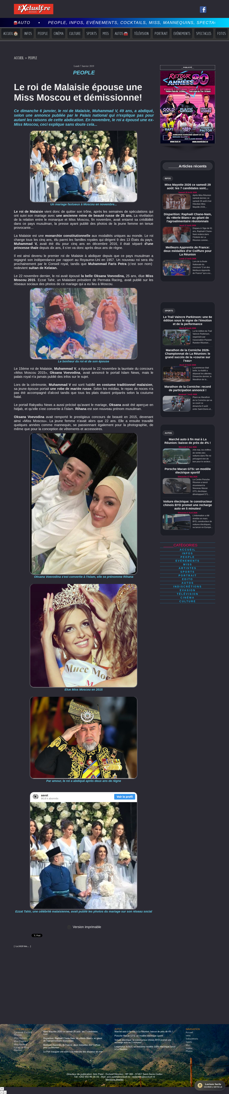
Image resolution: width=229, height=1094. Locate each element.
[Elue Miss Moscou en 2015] (83, 585)
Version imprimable (86, 927)
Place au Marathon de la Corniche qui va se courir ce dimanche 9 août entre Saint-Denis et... (202, 403)
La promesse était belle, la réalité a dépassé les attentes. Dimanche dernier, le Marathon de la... (202, 374)
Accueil (19, 58)
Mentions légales (115, 1079)
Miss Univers (20, 1038)
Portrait (161, 33)
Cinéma (58, 33)
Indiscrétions (187, 586)
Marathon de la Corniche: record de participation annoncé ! (187, 388)
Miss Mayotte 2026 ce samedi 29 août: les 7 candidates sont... (188, 186)
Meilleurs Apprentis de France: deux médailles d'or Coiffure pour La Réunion (188, 251)
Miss (106, 33)
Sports (92, 33)
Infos (28, 33)
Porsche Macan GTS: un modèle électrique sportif (188, 470)
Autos (188, 582)
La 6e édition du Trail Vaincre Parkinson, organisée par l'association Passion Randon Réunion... (202, 337)
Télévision (141, 33)
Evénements (182, 33)
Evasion (188, 590)
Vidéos (189, 1048)
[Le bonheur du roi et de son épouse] (83, 289)
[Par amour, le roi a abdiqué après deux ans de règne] (83, 698)
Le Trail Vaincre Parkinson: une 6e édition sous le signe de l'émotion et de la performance (187, 320)
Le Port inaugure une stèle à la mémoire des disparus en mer (72, 1051)
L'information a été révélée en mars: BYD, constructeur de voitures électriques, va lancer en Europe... (203, 521)
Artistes (187, 568)
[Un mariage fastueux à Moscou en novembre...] (83, 132)
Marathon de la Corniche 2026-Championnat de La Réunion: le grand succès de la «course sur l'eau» (187, 355)
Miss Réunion (20, 1044)
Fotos (221, 33)
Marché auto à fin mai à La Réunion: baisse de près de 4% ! (187, 441)
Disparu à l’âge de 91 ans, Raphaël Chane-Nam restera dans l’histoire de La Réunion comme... (202, 234)
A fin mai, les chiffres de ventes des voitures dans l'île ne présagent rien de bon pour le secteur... (202, 456)
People (43, 33)
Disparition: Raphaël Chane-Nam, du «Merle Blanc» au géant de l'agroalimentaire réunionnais (188, 218)
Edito (187, 579)
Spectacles (203, 33)
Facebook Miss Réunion (21, 1048)
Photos (189, 1051)
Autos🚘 (121, 33)
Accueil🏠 (10, 33)
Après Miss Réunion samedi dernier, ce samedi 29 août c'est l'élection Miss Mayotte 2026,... (202, 201)
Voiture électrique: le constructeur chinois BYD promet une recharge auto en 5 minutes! (187, 505)
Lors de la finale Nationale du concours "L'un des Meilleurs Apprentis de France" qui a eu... (202, 267)
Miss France (20, 1041)
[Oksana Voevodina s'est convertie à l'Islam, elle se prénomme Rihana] (83, 434)
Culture (75, 33)
